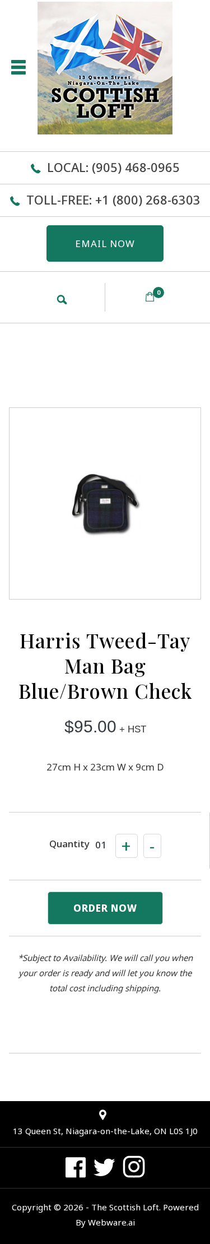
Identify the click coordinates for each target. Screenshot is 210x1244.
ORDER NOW (105, 908)
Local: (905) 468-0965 (113, 167)
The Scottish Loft (125, 1207)
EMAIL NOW (105, 243)
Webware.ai (111, 1222)
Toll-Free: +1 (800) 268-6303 (113, 199)
